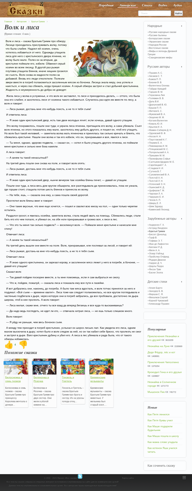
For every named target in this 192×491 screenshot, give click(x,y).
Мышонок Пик (156, 391)
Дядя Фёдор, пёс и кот (161, 352)
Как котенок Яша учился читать (162, 449)
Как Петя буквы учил (160, 420)
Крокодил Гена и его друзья (165, 372)
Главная (8, 21)
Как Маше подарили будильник (160, 428)
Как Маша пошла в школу (163, 436)
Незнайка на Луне (159, 346)
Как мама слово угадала (163, 442)
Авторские (22, 21)
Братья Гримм (38, 21)
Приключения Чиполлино (163, 362)
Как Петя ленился (159, 414)
